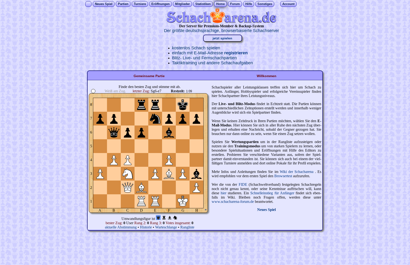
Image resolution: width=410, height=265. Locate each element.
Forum (235, 4)
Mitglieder (182, 4)
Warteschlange (166, 227)
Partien (123, 4)
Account (288, 4)
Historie (146, 227)
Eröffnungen (160, 4)
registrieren (236, 53)
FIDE (243, 184)
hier (224, 193)
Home (220, 4)
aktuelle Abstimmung (121, 227)
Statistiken (203, 4)
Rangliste (187, 227)
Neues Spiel (103, 4)
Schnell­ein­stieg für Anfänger (272, 193)
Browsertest (283, 176)
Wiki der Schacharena (297, 172)
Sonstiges (264, 4)
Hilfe (248, 4)
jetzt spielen (222, 38)
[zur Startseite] (221, 22)
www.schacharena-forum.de (233, 202)
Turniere (140, 4)
